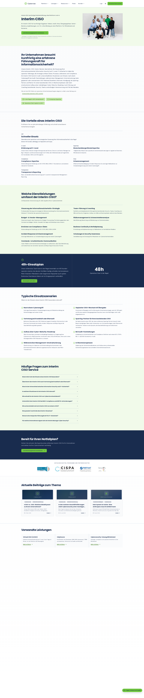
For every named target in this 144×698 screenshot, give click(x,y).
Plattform (44, 3)
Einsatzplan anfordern (29, 281)
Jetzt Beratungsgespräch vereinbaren (33, 33)
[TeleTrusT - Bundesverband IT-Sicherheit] (85, 469)
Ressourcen (64, 3)
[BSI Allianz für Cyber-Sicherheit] (43, 469)
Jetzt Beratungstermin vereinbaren (33, 450)
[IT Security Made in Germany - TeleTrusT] (102, 469)
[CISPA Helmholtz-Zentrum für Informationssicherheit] (64, 469)
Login (101, 3)
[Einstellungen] (105, 3)
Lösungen (54, 3)
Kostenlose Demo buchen (115, 3)
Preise (74, 3)
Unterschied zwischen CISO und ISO (32, 93)
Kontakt (80, 3)
